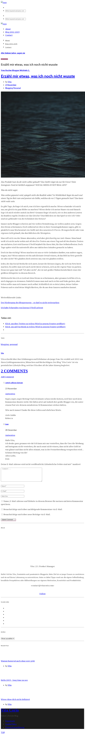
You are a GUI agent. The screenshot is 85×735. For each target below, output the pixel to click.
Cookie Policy (11, 724)
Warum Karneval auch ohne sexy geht (18, 661)
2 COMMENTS (14, 371)
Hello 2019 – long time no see (14, 680)
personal (14, 344)
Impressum (10, 721)
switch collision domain (14, 383)
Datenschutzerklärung (14, 727)
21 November (10, 85)
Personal (17, 88)
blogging (5, 344)
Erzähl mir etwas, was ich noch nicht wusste (38, 76)
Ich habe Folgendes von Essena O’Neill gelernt (22, 307)
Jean (7, 424)
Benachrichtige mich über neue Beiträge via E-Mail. (27, 514)
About (8, 29)
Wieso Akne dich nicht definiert (15, 699)
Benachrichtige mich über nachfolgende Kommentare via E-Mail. (33, 509)
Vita (10, 82)
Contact (9, 35)
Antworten (10, 393)
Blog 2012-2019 (12, 32)
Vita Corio (10, 710)
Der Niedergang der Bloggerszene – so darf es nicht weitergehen (30, 302)
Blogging (9, 88)
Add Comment (7, 376)
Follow (43, 593)
